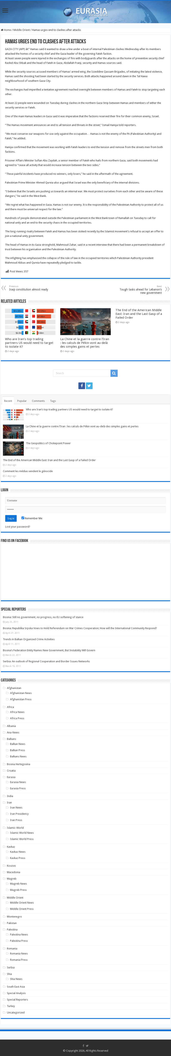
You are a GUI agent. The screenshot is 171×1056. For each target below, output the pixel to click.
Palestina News (19, 934)
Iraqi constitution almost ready (28, 288)
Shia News (16, 979)
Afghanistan (14, 688)
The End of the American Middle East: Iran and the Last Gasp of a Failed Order (139, 313)
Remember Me (33, 518)
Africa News (17, 712)
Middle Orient (21, 29)
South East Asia (16, 986)
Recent (8, 400)
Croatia (11, 770)
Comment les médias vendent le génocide (28, 471)
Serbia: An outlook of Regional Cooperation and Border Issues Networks (46, 661)
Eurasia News (18, 782)
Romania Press (19, 959)
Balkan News (17, 743)
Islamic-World (15, 827)
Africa (10, 707)
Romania (12, 948)
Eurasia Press (18, 788)
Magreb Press (18, 889)
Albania (11, 726)
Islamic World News (22, 832)
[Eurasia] (85, 11)
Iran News (16, 807)
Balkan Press (17, 750)
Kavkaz (11, 846)
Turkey (11, 1006)
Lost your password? (17, 526)
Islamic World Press (22, 839)
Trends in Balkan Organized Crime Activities (29, 639)
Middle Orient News (22, 902)
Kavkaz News (17, 851)
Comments (38, 400)
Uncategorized (16, 1012)
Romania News (19, 953)
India (10, 796)
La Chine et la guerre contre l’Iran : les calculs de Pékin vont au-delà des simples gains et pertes (84, 342)
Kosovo (11, 865)
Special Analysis (16, 993)
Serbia (11, 967)
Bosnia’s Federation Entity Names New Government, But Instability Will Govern (49, 650)
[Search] (114, 373)
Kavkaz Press (17, 858)
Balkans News (18, 756)
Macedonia (13, 872)
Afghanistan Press (20, 699)
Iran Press (16, 820)
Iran (9, 802)
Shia (9, 974)
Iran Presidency (19, 813)
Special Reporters (17, 999)
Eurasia (11, 777)
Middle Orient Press (22, 908)
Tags (53, 400)
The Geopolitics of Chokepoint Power (48, 443)
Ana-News (13, 732)
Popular (22, 400)
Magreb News (18, 883)
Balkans (11, 738)
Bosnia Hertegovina (18, 764)
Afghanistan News (21, 693)
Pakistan (12, 923)
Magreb (11, 878)
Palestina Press (19, 940)
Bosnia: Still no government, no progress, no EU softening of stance (43, 617)
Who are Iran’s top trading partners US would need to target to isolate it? (29, 342)
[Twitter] (89, 385)
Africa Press (17, 718)
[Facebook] (81, 385)
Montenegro (14, 916)
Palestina (12, 929)
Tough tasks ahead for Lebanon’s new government (140, 289)
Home (7, 29)
